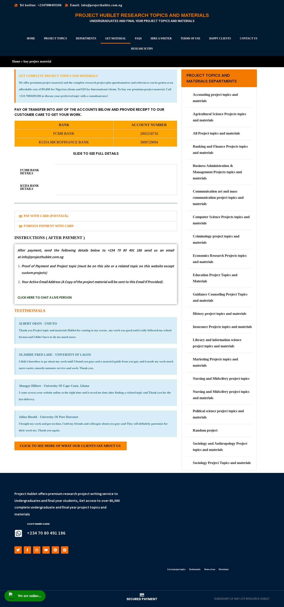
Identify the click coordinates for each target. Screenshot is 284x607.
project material (95, 282)
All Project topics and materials (216, 133)
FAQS (138, 38)
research (70, 494)
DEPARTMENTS (86, 38)
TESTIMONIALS (29, 310)
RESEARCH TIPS (142, 48)
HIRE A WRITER (161, 38)
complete (22, 507)
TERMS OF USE (190, 38)
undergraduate (43, 507)
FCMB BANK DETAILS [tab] (29, 172)
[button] (96, 216)
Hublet (32, 494)
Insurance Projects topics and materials (222, 327)
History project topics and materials (219, 314)
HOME (31, 38)
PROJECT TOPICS (55, 38)
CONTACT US (248, 38)
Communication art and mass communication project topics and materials (218, 197)
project (84, 494)
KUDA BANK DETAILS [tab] (29, 187)
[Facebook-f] (27, 550)
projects (40, 273)
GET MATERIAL (115, 38)
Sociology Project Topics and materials (222, 463)
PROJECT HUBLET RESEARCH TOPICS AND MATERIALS (142, 15)
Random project (205, 430)
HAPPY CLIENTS (220, 38)
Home (16, 61)
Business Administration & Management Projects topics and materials (217, 172)
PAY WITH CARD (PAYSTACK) (46, 216)
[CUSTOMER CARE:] (18, 533)
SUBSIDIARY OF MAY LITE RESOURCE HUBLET (242, 599)
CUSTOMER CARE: (38, 524)
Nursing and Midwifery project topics (221, 378)
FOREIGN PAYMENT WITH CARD (48, 226)
